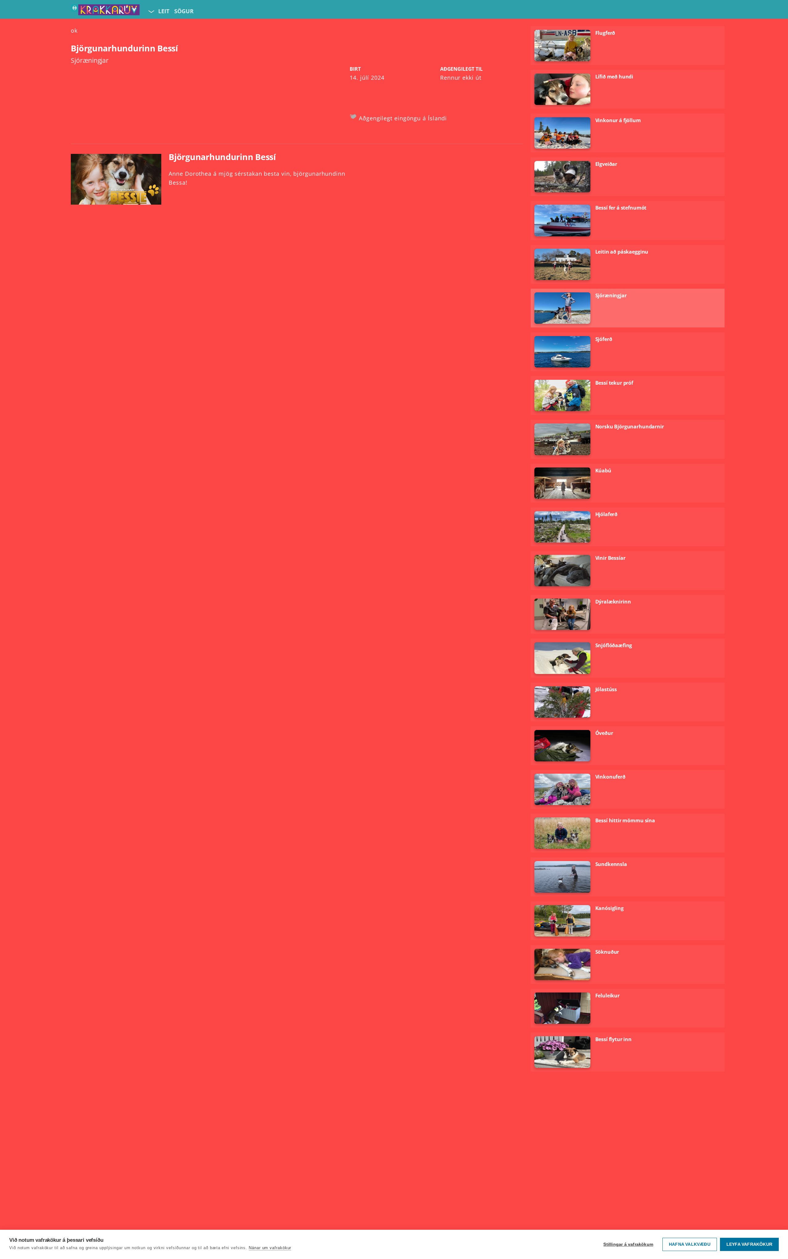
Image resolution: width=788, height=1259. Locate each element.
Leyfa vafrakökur (749, 1244)
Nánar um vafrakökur (270, 1247)
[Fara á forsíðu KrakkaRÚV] (105, 11)
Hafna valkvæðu (689, 1244)
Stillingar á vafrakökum (628, 1244)
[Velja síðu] (150, 11)
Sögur (184, 11)
